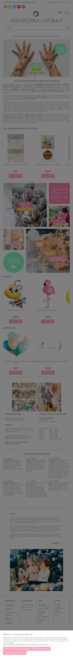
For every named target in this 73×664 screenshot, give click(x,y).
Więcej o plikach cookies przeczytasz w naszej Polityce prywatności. (25, 644)
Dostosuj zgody (41, 649)
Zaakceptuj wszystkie (15, 653)
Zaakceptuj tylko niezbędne (18, 649)
